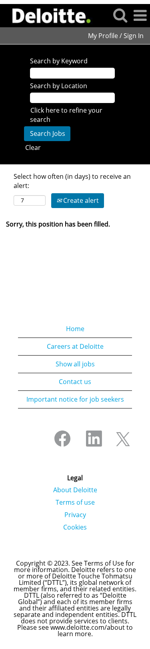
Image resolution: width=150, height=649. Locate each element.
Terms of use (75, 502)
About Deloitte (75, 489)
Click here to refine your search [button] (66, 115)
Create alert (80, 200)
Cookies (75, 527)
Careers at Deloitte (75, 346)
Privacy (75, 514)
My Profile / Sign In (116, 35)
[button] (140, 15)
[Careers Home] (48, 15)
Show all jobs (75, 364)
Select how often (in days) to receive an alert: (72, 181)
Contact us (75, 381)
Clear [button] (33, 147)
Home (75, 328)
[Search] (120, 15)
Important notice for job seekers (75, 399)
